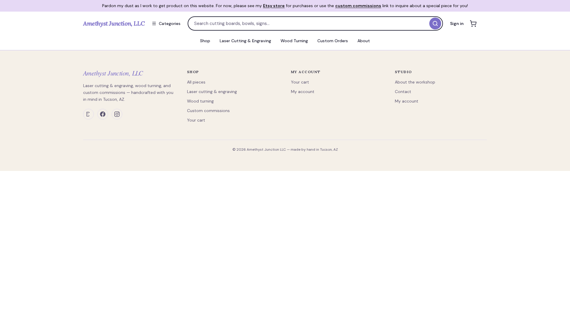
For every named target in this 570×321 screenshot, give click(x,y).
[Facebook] (102, 114)
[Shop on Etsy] (88, 114)
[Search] (435, 23)
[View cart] (473, 23)
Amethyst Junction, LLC (113, 72)
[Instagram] (117, 114)
